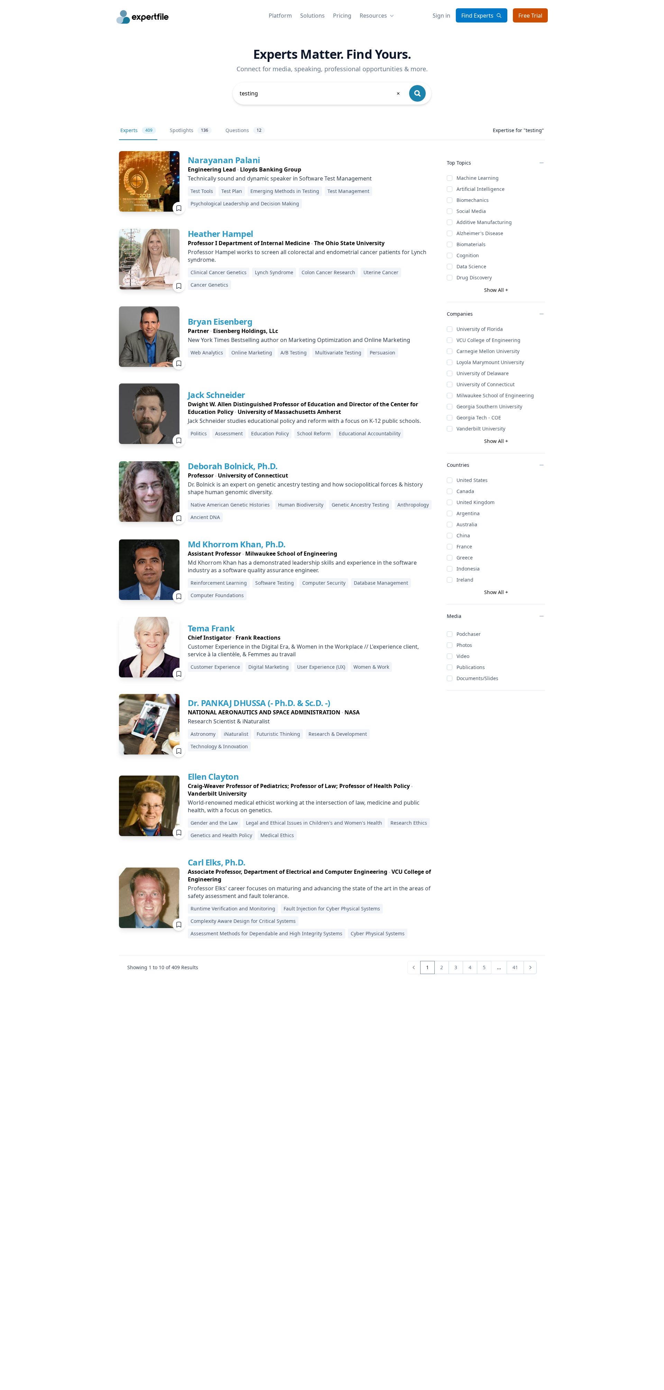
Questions (243, 130)
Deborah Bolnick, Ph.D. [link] (233, 466)
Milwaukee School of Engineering (495, 395)
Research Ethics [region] (408, 822)
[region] (312, 169)
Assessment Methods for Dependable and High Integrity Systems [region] (266, 933)
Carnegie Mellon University (487, 351)
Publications (470, 667)
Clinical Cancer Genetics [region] (219, 272)
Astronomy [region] (203, 734)
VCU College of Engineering (488, 340)
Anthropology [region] (413, 504)
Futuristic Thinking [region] (278, 734)
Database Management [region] (381, 583)
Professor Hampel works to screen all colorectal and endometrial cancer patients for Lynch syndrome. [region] (307, 255)
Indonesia (468, 568)
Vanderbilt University (480, 428)
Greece (464, 557)
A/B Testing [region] (293, 352)
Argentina (468, 513)
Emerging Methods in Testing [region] (284, 191)
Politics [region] (199, 433)
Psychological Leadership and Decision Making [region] (245, 203)
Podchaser (468, 634)
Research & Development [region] (337, 734)
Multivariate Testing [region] (338, 352)
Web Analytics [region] (207, 352)
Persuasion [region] (382, 352)
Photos (464, 645)
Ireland (464, 579)
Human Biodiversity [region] (300, 504)
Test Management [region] (348, 191)
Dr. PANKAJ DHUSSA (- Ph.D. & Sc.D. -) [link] (259, 702)
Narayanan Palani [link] (224, 160)
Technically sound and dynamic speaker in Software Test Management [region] (280, 178)
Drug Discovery (474, 277)
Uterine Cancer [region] (380, 272)
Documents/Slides (477, 678)
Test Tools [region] (202, 191)
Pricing (342, 15)
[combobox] (320, 93)
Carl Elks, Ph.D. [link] (216, 862)
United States (472, 480)
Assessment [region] (229, 433)
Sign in (441, 15)
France (464, 546)
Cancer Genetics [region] (209, 284)
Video (462, 656)
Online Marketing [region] (251, 352)
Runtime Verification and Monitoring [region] (233, 908)
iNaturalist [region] (236, 734)
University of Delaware (482, 373)
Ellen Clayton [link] (213, 776)
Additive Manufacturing (484, 222)
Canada (465, 491)
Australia (466, 524)
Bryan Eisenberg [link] (220, 321)
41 (515, 967)
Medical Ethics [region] (277, 835)
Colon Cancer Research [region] (328, 272)
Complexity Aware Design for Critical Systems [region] (243, 921)
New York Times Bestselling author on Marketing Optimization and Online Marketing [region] (299, 340)
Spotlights (189, 130)
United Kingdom (475, 502)
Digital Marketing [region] (268, 667)
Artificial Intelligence (480, 189)
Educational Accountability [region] (369, 433)
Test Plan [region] (231, 191)
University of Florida (479, 329)
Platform (280, 15)
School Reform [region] (314, 433)
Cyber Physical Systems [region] (378, 933)
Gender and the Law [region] (214, 822)
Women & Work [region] (371, 667)
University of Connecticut (485, 384)
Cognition (467, 255)
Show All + (496, 290)
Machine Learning (477, 178)
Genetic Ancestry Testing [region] (360, 504)
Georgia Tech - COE (478, 417)
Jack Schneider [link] (216, 394)
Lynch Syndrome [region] (274, 272)
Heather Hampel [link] (220, 233)
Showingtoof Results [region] (162, 967)
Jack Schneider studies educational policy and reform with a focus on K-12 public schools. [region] (304, 421)
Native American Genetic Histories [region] (230, 504)
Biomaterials (471, 244)
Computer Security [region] (323, 583)
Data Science (471, 266)
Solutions (312, 15)
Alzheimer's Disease (479, 233)
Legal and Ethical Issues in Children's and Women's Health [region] (314, 822)
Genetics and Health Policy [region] (221, 835)
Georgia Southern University (489, 406)
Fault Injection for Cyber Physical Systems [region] (332, 908)
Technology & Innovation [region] (219, 746)
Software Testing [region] (274, 583)
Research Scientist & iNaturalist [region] (229, 721)
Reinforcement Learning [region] (219, 583)
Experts (136, 130)
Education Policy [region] (270, 433)
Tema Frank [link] (211, 628)
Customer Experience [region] (215, 667)
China (463, 535)
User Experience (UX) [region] (321, 667)
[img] (149, 181)
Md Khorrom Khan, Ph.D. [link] (237, 544)
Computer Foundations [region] (217, 595)
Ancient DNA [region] (205, 517)
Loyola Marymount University (490, 362)
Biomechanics (472, 200)
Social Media (471, 211)
